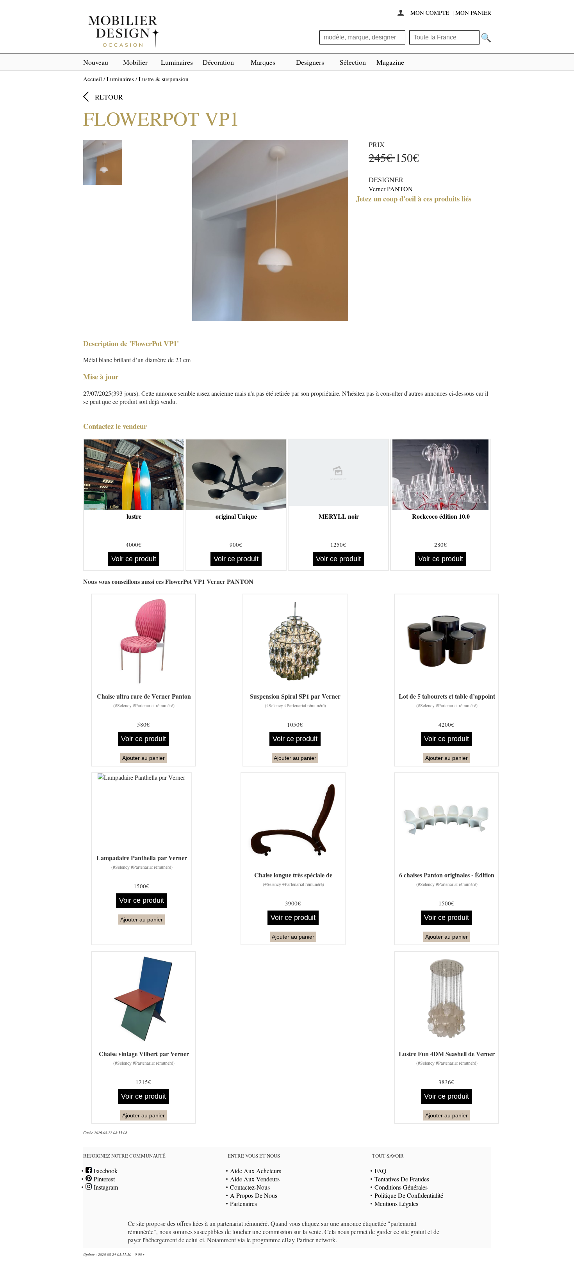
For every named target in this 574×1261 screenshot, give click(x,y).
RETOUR (109, 96)
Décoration (218, 62)
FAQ (380, 1171)
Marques (263, 62)
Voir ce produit (133, 559)
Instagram (105, 1187)
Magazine (390, 62)
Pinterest (103, 1179)
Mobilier (135, 62)
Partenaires (243, 1203)
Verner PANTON (391, 189)
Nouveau (95, 62)
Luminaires (177, 62)
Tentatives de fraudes (401, 1179)
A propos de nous (253, 1195)
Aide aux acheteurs (255, 1171)
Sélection (353, 62)
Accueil (92, 79)
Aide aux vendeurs (255, 1179)
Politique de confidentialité (408, 1195)
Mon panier (473, 12)
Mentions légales (396, 1203)
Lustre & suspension (164, 79)
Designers (310, 62)
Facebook (105, 1171)
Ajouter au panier (143, 758)
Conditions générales (401, 1187)
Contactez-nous (250, 1187)
